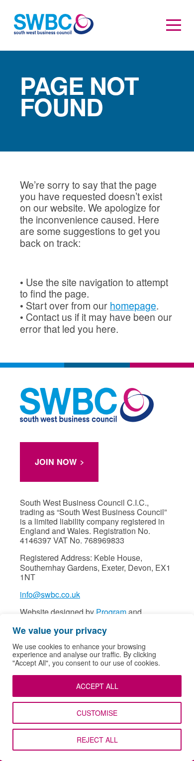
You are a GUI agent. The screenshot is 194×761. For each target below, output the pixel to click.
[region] (97, 687)
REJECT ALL (97, 740)
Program (111, 611)
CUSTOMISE (97, 713)
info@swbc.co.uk (50, 594)
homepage (133, 305)
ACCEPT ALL (97, 686)
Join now (56, 461)
